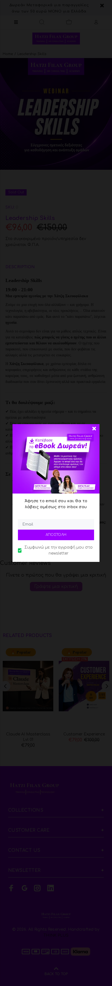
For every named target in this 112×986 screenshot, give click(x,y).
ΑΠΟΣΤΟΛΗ (56, 535)
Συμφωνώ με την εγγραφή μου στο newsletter (58, 550)
